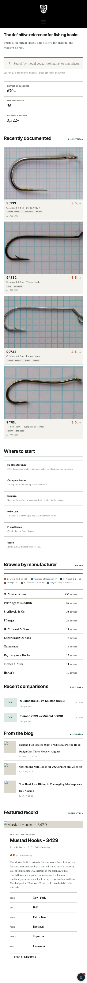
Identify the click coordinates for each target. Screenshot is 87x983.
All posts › (76, 734)
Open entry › (75, 813)
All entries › (75, 139)
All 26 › (79, 565)
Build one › (76, 687)
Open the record (25, 957)
